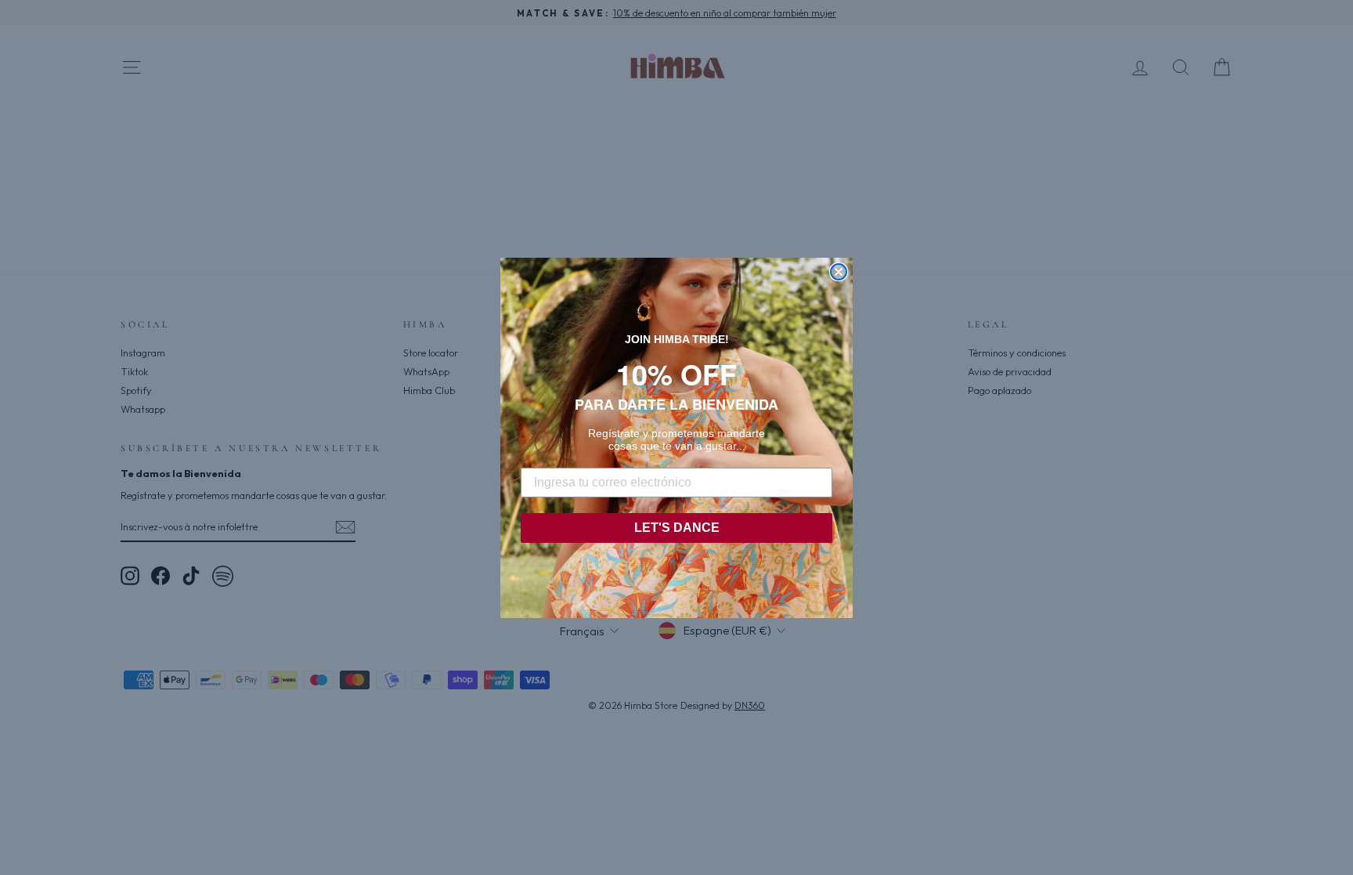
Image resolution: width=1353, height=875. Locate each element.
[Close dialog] (838, 272)
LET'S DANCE (677, 527)
